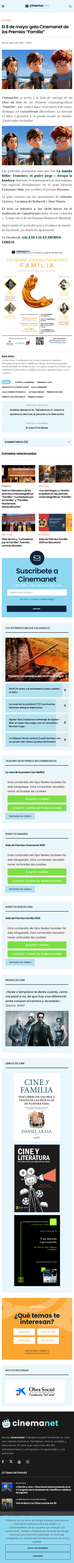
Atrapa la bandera (24, 382)
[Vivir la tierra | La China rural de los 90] (7, 1504)
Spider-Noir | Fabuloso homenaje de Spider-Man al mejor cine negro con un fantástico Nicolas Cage (34, 723)
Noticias (6, 20)
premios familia (36, 396)
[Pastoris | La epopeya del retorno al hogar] (37, 660)
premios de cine (55, 392)
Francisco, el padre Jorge (33, 175)
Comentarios (16, 442)
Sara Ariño (8, 356)
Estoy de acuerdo (38, 1548)
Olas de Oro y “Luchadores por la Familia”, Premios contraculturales (17, 542)
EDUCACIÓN (48, 1332)
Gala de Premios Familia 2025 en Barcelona (53, 540)
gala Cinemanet (39, 387)
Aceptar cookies (37, 799)
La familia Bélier (36, 392)
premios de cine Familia (13, 396)
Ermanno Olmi (44, 382)
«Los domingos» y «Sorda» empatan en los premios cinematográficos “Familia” (55, 494)
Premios (6, 486)
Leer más (38, 1556)
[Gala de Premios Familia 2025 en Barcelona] (55, 522)
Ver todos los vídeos (20, 816)
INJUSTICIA (48, 1340)
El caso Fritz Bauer (37, 427)
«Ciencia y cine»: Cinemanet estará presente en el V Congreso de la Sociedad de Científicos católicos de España (43, 1489)
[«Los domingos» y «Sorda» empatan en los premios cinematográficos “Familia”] (55, 474)
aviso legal (48, 599)
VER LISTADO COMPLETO (37, 1350)
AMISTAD (24, 1332)
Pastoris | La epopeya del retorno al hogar (36, 676)
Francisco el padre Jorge (15, 387)
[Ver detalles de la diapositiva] (35, 1391)
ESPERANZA (24, 1340)
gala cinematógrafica (14, 392)
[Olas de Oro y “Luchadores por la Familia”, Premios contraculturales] (18, 522)
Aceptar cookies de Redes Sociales (37, 808)
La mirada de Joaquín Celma (31, 1499)
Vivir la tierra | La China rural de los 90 (36, 1503)
